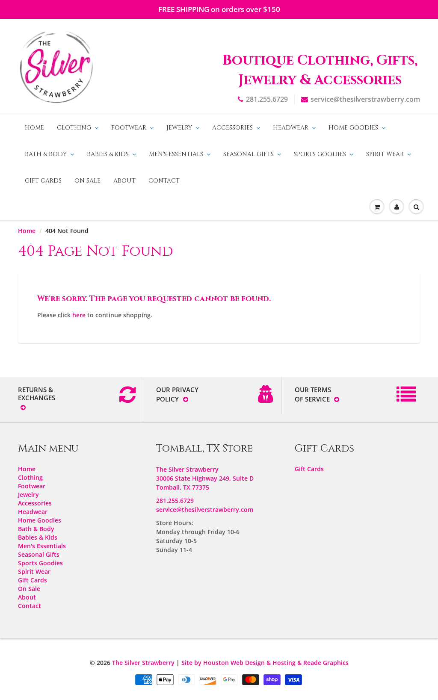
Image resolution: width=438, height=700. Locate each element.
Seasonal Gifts (248, 154)
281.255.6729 (267, 99)
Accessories (232, 128)
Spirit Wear (385, 154)
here (79, 315)
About (124, 181)
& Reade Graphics (323, 663)
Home (34, 128)
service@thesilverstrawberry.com (365, 99)
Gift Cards (43, 181)
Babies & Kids (108, 154)
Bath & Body (46, 154)
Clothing (74, 128)
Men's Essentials (176, 154)
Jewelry (179, 128)
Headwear (290, 128)
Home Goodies (353, 128)
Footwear (128, 128)
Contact (164, 181)
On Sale (87, 181)
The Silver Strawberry (143, 663)
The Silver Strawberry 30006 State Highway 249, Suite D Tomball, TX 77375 (205, 478)
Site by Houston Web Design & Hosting (238, 663)
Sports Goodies (320, 154)
